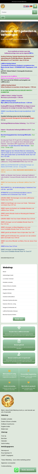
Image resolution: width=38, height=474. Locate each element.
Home (2, 39)
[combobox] (16, 12)
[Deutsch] (31, 6)
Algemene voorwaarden (8, 463)
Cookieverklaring (6, 466)
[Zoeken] (34, 12)
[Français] (29, 6)
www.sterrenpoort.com (7, 257)
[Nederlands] (24, 6)
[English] (27, 6)
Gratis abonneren (28, 470)
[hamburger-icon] (3, 17)
